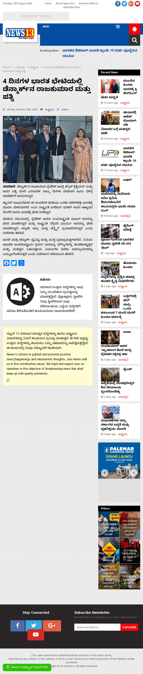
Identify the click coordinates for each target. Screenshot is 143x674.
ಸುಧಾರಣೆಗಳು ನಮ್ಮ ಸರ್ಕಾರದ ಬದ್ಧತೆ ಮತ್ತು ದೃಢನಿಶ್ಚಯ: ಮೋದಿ (115, 425)
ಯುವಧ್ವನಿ (125, 216)
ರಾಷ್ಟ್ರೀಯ (49, 110)
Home (48, 4)
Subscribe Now (71, 7)
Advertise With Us (88, 4)
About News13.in (65, 4)
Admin (65, 110)
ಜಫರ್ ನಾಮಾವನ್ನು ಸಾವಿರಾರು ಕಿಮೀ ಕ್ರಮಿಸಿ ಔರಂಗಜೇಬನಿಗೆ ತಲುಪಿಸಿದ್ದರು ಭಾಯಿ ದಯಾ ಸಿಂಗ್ (118, 195)
